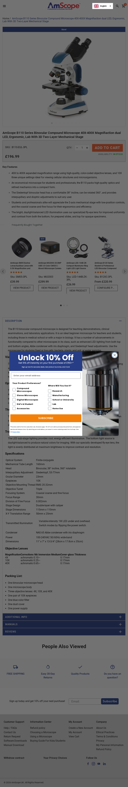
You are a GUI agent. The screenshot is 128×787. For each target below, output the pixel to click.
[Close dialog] (114, 355)
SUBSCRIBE (45, 418)
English (103, 6)
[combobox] (102, 6)
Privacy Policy (16, 432)
